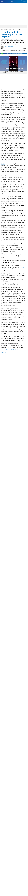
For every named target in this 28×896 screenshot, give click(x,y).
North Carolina (13, 50)
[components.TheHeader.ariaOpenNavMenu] (4, 1)
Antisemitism (5, 50)
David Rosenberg (9, 46)
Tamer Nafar (22, 50)
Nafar (3, 164)
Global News (13, 29)
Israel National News (5, 29)
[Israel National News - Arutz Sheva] (15, 1)
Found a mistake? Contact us (13, 349)
